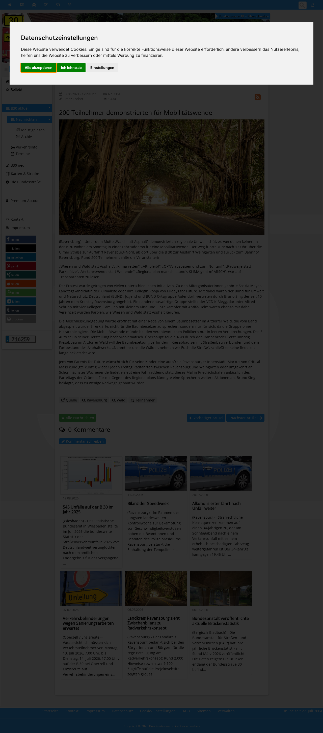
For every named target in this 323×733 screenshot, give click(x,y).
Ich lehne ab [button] (71, 67)
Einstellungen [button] (102, 67)
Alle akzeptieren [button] (38, 67)
